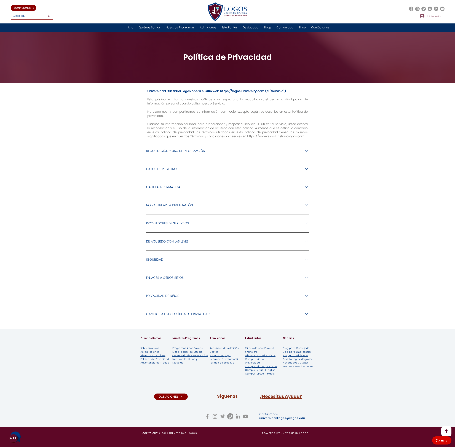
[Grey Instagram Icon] (215, 416)
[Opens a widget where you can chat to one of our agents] (441, 440)
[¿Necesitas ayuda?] (15, 437)
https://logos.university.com (242, 91)
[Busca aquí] (49, 15)
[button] (267, 28)
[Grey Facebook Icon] (207, 416)
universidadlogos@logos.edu (282, 418)
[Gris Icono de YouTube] (245, 416)
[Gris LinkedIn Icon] (238, 416)
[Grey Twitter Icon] (223, 416)
